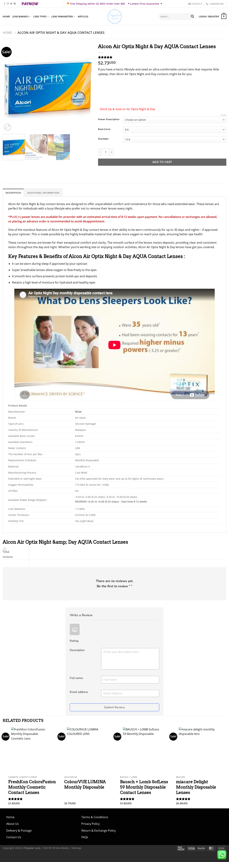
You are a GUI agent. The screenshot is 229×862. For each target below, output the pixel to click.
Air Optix (22, 204)
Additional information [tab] (43, 192)
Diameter (103, 139)
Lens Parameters (62, 16)
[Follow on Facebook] (4, 4)
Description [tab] (13, 192)
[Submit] (192, 17)
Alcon (12, 204)
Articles (83, 16)
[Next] (86, 86)
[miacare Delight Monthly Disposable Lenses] (198, 750)
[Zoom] (7, 127)
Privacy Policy (90, 824)
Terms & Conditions (94, 817)
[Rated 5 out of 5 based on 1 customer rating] (162, 57)
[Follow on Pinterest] (15, 4)
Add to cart (162, 162)
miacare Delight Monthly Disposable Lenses (196, 787)
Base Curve (104, 129)
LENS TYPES (40, 16)
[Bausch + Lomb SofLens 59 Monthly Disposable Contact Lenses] (142, 750)
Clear (223, 115)
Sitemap (76, 848)
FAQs (84, 837)
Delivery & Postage (19, 831)
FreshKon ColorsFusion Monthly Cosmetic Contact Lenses (32, 787)
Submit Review (114, 707)
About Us (12, 824)
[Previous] (9, 86)
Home (6, 16)
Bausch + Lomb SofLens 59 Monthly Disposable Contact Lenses (144, 787)
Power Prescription (108, 119)
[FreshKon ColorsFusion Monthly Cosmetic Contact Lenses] (30, 750)
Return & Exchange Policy (98, 831)
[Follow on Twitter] (11, 4)
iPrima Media (61, 848)
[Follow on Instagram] (8, 4)
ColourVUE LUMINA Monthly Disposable (85, 784)
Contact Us (13, 837)
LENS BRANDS (20, 16)
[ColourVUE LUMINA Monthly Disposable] (86, 750)
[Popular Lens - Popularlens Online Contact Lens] (114, 16)
